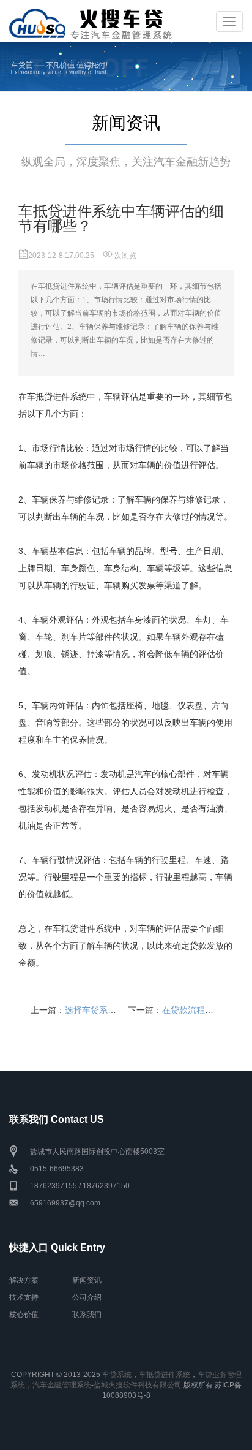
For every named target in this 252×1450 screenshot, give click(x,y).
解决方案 (24, 1280)
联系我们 (87, 1314)
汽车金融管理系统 (61, 1385)
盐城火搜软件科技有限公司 (138, 1385)
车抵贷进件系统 (164, 1374)
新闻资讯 (87, 1280)
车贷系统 (117, 1374)
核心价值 (24, 1314)
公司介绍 (87, 1297)
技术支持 (24, 1297)
